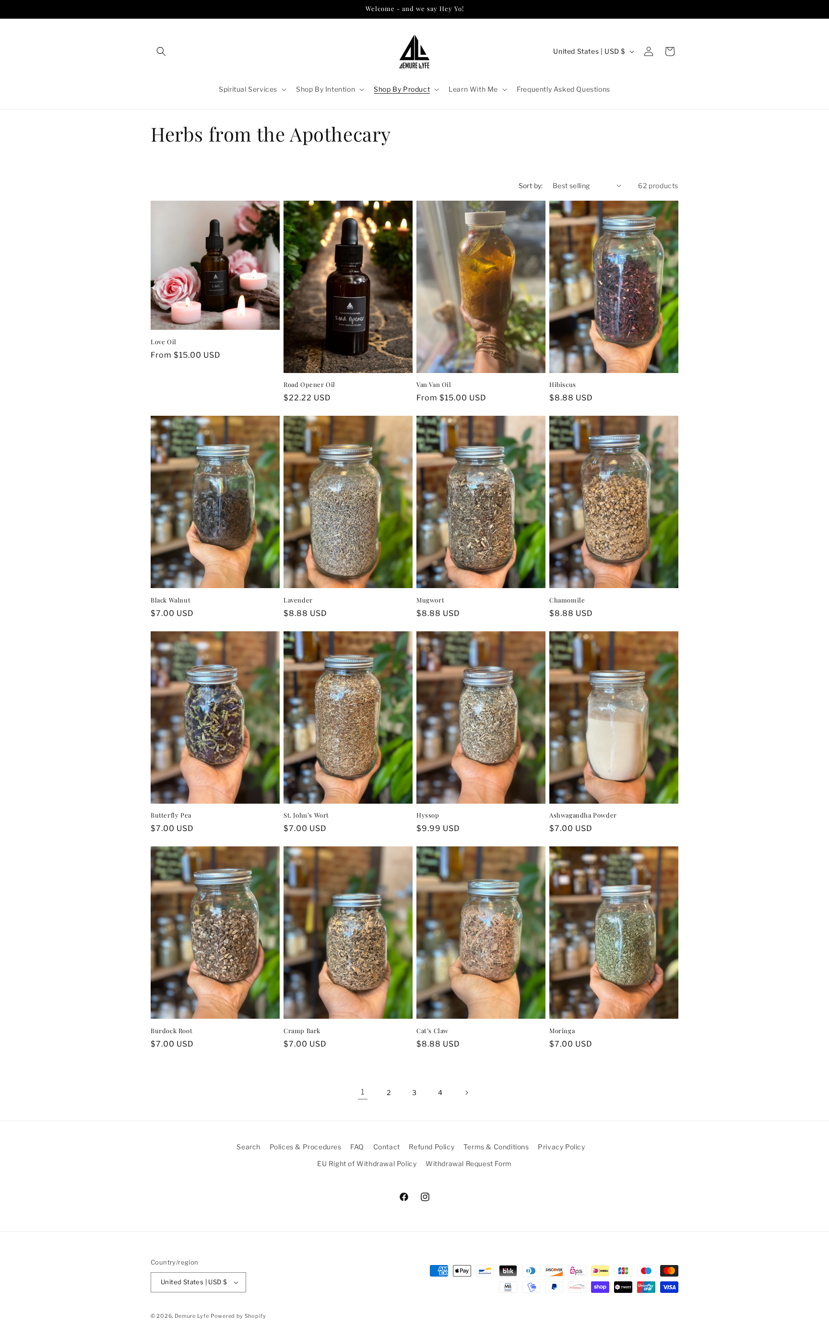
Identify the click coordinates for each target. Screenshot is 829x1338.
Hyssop (427, 815)
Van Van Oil (433, 384)
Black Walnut (170, 600)
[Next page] (466, 1092)
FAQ (357, 1147)
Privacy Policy (561, 1147)
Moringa (562, 1031)
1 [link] (363, 1092)
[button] (161, 51)
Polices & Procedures (306, 1147)
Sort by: (531, 185)
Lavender (298, 600)
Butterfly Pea (171, 815)
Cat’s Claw (432, 1031)
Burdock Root (171, 1031)
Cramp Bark (302, 1031)
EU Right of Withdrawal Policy (366, 1163)
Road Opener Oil (309, 384)
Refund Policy (431, 1147)
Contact (386, 1147)
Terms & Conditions (496, 1147)
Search (249, 1147)
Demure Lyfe (192, 1316)
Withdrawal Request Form (469, 1163)
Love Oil (164, 342)
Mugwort (430, 600)
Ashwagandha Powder (583, 815)
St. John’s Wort (306, 815)
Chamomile (567, 600)
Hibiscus (562, 384)
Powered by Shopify (238, 1316)
